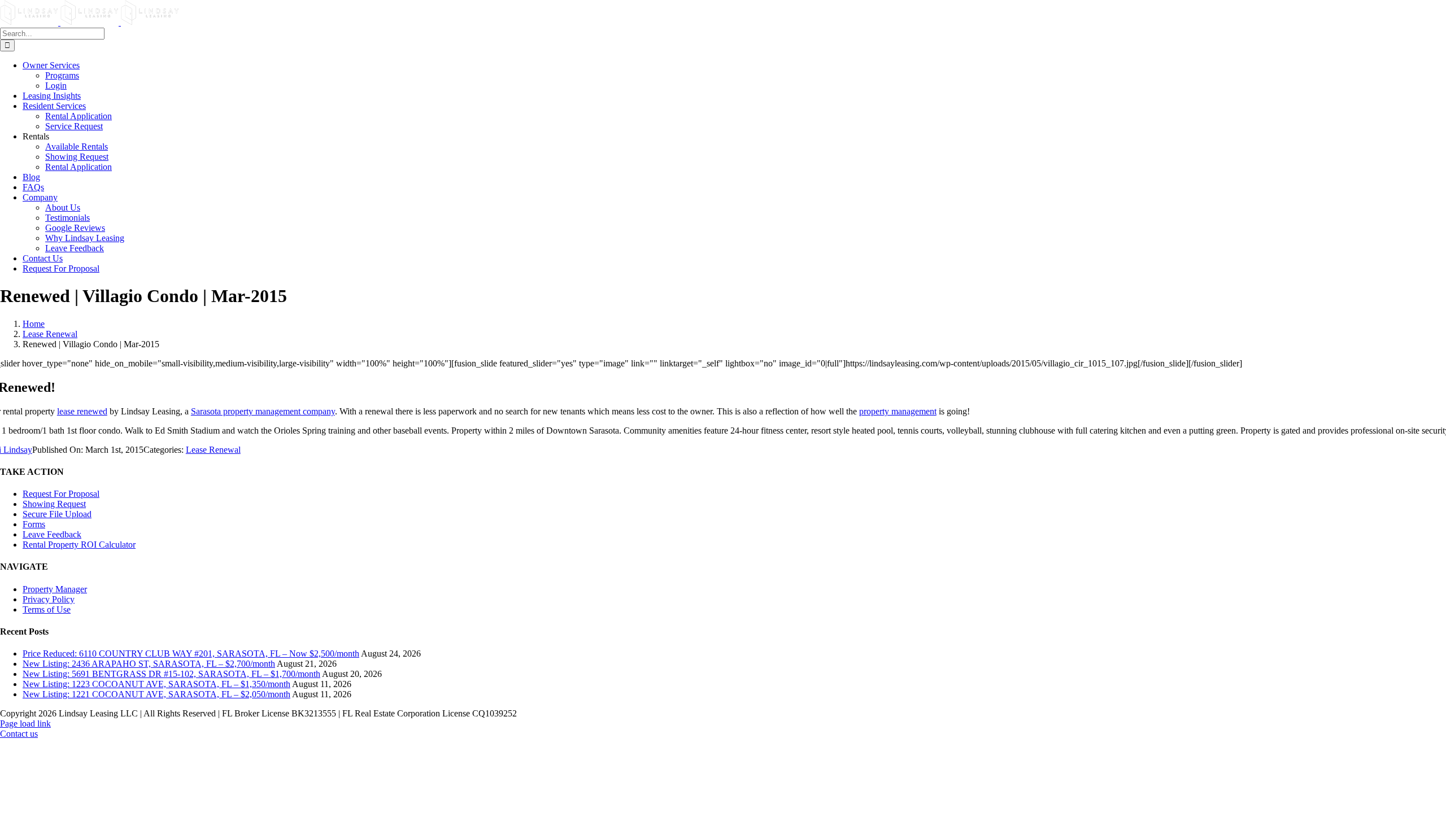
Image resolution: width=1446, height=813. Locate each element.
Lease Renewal (213, 449)
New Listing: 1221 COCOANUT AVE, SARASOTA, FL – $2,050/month (156, 694)
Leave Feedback (52, 534)
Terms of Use (47, 609)
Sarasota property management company (263, 411)
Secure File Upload (57, 514)
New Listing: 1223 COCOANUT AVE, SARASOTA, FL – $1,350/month (156, 684)
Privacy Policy (49, 599)
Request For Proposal (61, 494)
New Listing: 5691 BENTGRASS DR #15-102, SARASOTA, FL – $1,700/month (171, 674)
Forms (34, 524)
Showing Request (54, 504)
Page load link (25, 723)
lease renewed (82, 411)
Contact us (19, 733)
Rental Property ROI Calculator (79, 544)
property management (898, 411)
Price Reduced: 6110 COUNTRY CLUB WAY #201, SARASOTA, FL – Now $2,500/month (191, 653)
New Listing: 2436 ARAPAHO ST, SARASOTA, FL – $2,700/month (149, 663)
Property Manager (55, 589)
